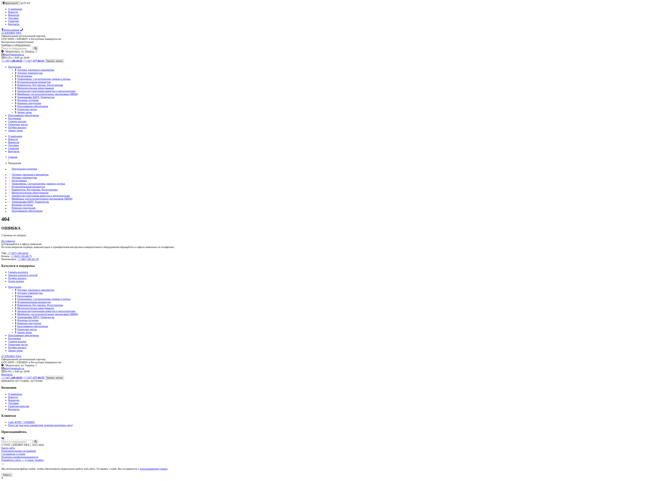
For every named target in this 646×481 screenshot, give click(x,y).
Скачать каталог (17, 121)
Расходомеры (24, 76)
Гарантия (13, 21)
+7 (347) (11, 60)
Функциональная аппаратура (34, 82)
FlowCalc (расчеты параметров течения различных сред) (40, 425)
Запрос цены (24, 112)
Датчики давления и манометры (35, 69)
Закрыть (7, 475)
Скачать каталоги (18, 272)
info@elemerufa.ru (14, 54)
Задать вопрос (16, 281)
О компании (15, 9)
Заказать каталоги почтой (23, 275)
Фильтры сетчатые (28, 100)
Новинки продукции (29, 103)
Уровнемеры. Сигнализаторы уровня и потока (43, 79)
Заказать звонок (54, 61)
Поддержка (14, 118)
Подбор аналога (17, 127)
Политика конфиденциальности (19, 457)
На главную (8, 241)
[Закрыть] (2, 464)
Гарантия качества (18, 406)
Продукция (14, 66)
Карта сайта (8, 448)
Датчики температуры (30, 73)
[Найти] (35, 48)
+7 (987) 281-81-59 (28, 259)
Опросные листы (27, 109)
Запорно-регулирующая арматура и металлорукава (46, 91)
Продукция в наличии (24, 168)
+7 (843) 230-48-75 (21, 256)
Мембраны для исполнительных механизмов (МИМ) (47, 94)
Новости (13, 12)
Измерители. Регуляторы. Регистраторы (40, 85)
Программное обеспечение (32, 106)
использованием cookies (153, 468)
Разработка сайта (22, 460)
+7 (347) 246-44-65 (17, 253)
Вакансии (13, 15)
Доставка (13, 18)
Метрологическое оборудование (35, 88)
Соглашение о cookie (13, 454)
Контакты (13, 24)
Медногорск (10, 3)
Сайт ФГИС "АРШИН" (21, 422)
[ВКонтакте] (2, 438)
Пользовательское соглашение (18, 451)
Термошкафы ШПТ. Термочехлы (36, 97)
